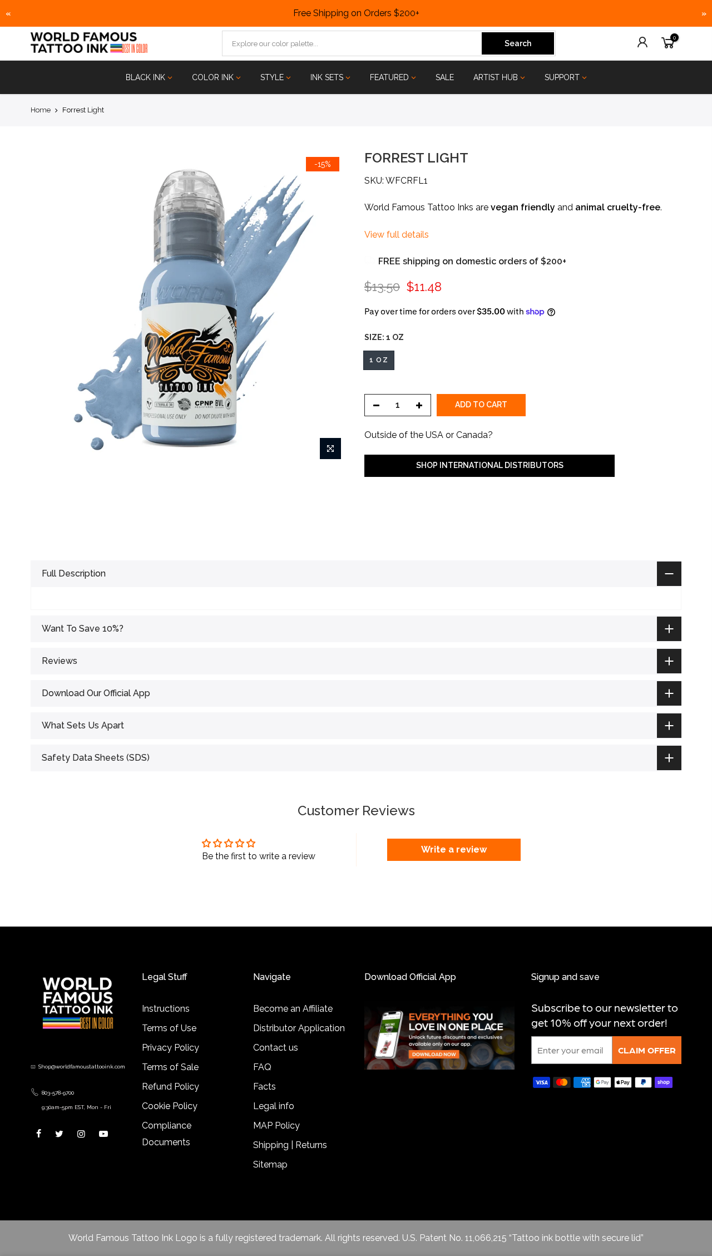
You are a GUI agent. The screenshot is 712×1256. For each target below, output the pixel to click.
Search (518, 43)
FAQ (262, 1082)
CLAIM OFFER (647, 1065)
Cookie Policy (169, 1121)
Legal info (273, 1121)
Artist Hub (495, 77)
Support (562, 77)
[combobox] (353, 43)
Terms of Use (169, 1043)
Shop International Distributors (489, 465)
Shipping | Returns (290, 1160)
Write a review (454, 865)
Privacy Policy (170, 1063)
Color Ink (213, 77)
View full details (396, 234)
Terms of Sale (170, 1082)
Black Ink (145, 77)
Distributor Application (299, 1043)
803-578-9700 (58, 1108)
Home (41, 110)
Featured (389, 77)
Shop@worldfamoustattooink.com (81, 1082)
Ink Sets (326, 77)
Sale (445, 77)
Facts (264, 1102)
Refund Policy (170, 1102)
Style (272, 77)
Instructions (166, 1024)
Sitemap (270, 1180)
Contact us (275, 1063)
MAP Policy (276, 1141)
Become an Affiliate (293, 1024)
